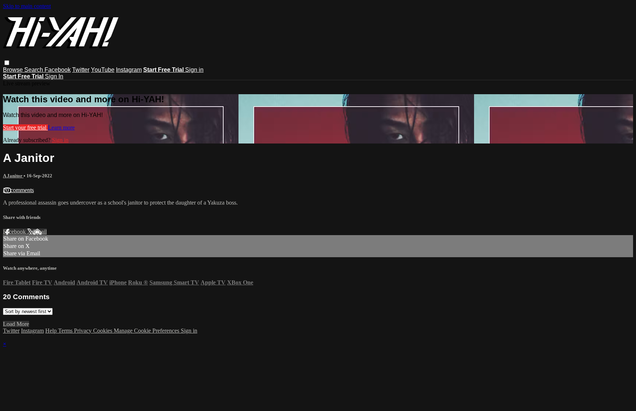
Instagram (129, 70)
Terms (66, 330)
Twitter (80, 70)
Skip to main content (27, 6)
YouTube (102, 70)
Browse (13, 70)
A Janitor (13, 175)
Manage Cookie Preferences (147, 330)
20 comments (18, 190)
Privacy (83, 330)
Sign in (194, 70)
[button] (6, 62)
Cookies (103, 330)
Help (51, 330)
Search (34, 70)
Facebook (58, 70)
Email (40, 231)
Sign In (54, 76)
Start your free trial (25, 127)
